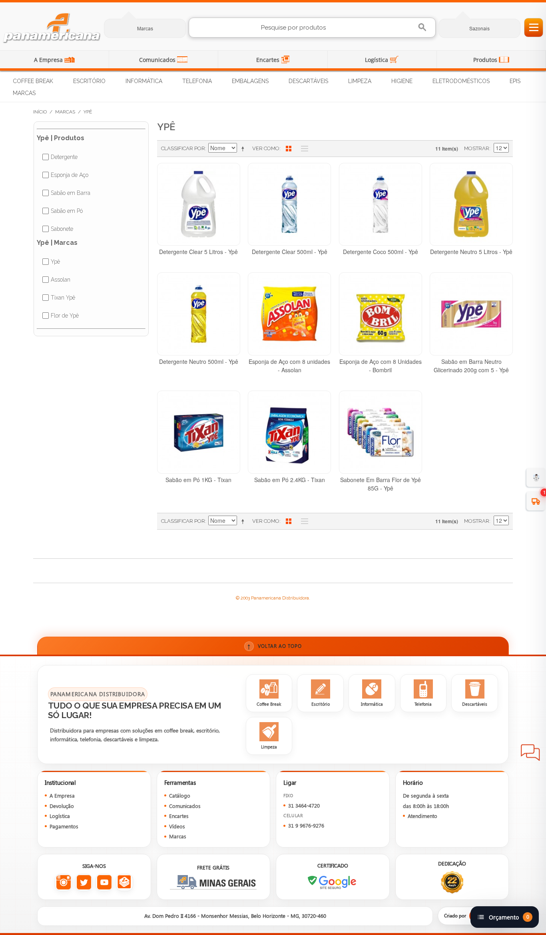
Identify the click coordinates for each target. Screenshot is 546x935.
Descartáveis (308, 81)
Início (40, 112)
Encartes (268, 60)
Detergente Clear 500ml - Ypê (289, 252)
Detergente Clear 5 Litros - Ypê (198, 252)
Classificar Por (183, 148)
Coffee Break (33, 81)
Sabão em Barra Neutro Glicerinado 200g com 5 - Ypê (471, 365)
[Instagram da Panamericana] (63, 882)
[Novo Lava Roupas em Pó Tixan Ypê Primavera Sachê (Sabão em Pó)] (289, 432)
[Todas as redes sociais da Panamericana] (124, 882)
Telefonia (197, 81)
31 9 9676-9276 (306, 825)
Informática (144, 81)
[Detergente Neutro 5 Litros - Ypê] (471, 204)
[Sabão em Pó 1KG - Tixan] (198, 432)
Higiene (401, 81)
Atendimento (422, 815)
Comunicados (158, 60)
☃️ (536, 477)
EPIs (515, 81)
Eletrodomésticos (461, 81)
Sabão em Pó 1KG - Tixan (198, 480)
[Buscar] (423, 27)
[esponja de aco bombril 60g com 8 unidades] (380, 313)
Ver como (265, 148)
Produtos (486, 60)
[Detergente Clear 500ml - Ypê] (289, 204)
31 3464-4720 (304, 805)
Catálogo (179, 795)
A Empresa (49, 60)
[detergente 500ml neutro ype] (198, 313)
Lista (303, 149)
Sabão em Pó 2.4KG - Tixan (289, 480)
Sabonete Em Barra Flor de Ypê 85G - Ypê (380, 484)
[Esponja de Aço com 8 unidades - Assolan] (289, 313)
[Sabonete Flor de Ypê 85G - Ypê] (380, 432)
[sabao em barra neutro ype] (471, 313)
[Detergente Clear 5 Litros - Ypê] (198, 204)
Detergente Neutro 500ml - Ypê (198, 361)
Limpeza (359, 81)
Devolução (62, 805)
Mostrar (476, 148)
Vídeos (177, 826)
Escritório (89, 81)
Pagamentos (64, 826)
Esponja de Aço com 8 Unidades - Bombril (380, 365)
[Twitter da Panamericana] (83, 882)
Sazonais (479, 29)
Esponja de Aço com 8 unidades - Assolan (289, 365)
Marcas (145, 29)
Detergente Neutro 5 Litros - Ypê (471, 252)
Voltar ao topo (274, 646)
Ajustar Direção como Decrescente (244, 149)
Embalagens (250, 81)
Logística (377, 60)
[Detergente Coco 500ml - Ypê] (380, 204)
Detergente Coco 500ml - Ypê (380, 252)
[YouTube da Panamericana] (104, 882)
